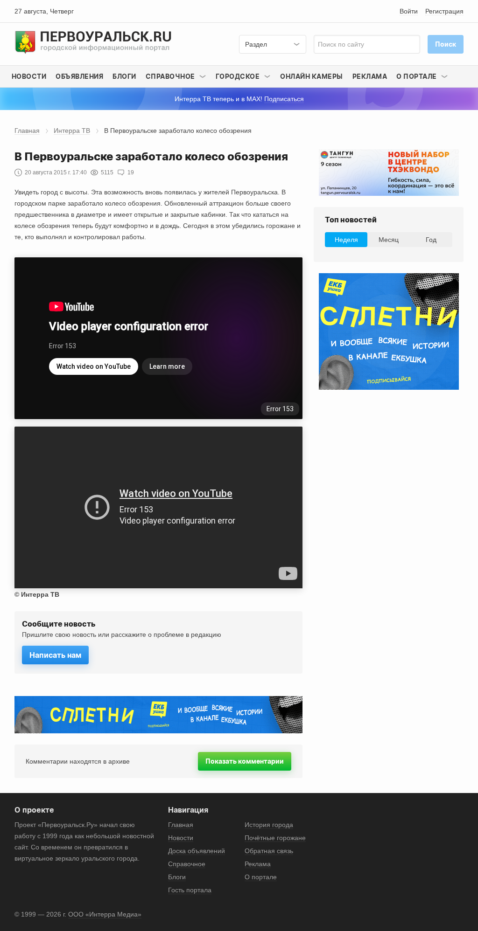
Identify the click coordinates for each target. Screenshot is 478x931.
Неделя (346, 239)
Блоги (124, 76)
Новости (29, 76)
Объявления (79, 76)
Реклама (369, 76)
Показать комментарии (244, 761)
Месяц (389, 239)
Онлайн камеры (311, 76)
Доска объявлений (196, 851)
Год (431, 239)
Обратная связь (269, 851)
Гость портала (189, 890)
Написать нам (55, 655)
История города (269, 824)
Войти (409, 11)
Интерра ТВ (72, 130)
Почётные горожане (275, 837)
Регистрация (444, 11)
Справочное (186, 864)
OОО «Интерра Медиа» (104, 914)
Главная (27, 130)
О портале (261, 877)
